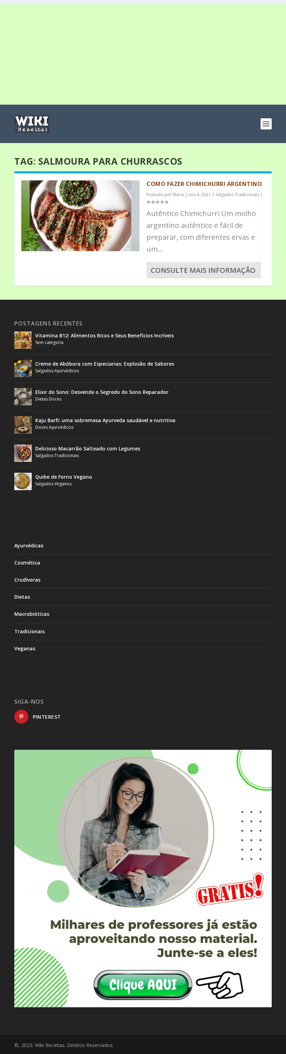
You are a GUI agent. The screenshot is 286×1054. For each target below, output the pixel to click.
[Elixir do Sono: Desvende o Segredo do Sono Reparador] (23, 396)
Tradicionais (29, 631)
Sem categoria (49, 342)
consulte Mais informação (203, 270)
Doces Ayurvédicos (54, 427)
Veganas (24, 648)
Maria (178, 194)
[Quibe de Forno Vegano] (23, 481)
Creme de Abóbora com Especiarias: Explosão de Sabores (104, 363)
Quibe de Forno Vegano (63, 476)
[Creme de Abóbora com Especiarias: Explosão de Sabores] (23, 368)
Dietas (22, 596)
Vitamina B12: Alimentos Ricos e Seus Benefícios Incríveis (104, 335)
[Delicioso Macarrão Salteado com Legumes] (23, 453)
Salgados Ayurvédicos (57, 371)
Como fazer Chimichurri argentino (204, 184)
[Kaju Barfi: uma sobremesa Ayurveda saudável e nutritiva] (23, 425)
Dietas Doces (48, 399)
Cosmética (27, 562)
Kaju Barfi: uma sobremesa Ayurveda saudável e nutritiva (105, 420)
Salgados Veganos (53, 484)
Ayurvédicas (28, 545)
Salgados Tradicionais (237, 194)
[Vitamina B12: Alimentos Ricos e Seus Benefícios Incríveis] (23, 340)
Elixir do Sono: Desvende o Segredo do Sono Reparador (101, 392)
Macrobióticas (31, 614)
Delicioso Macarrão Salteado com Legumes (87, 448)
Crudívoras (27, 579)
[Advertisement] (143, 52)
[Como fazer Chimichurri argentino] (80, 215)
